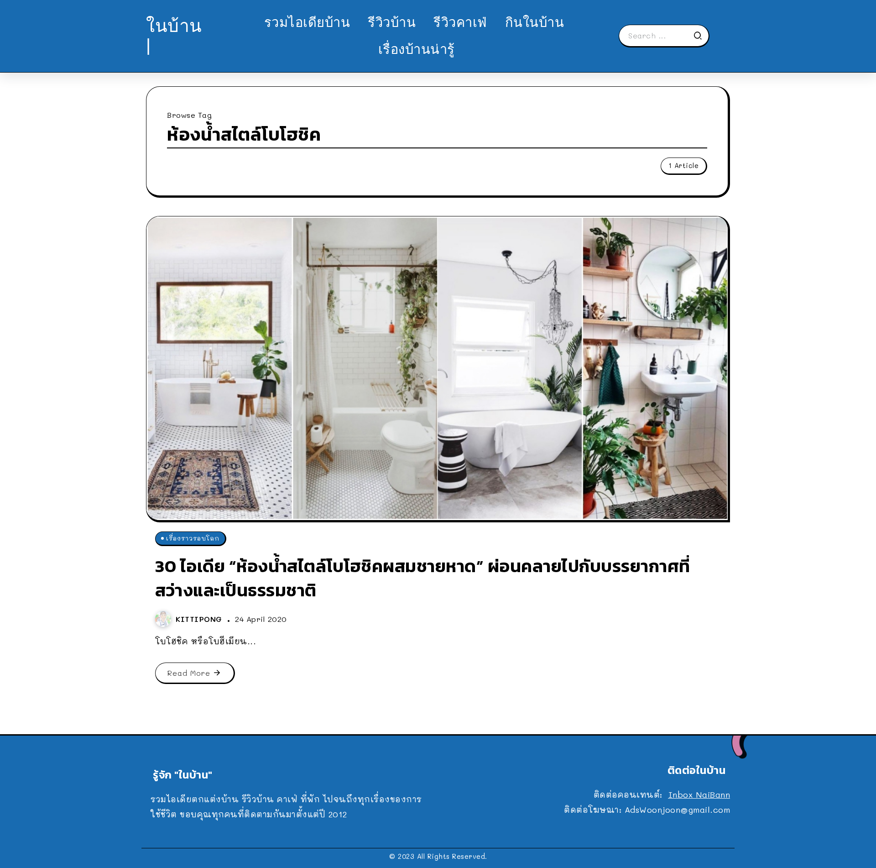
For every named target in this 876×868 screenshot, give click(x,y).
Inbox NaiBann (699, 794)
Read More (188, 673)
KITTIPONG (200, 619)
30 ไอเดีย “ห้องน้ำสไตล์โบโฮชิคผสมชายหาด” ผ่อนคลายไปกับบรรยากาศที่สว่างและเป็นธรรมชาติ (422, 578)
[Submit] (701, 35)
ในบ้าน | (174, 35)
